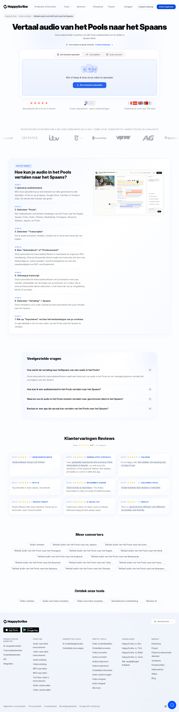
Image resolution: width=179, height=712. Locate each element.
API (4, 659)
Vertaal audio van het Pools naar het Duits (126, 544)
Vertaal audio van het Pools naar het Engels (90, 550)
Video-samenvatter (42, 690)
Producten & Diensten (45, 6)
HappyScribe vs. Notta (132, 652)
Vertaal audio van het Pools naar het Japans (75, 544)
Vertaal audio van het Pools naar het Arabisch (60, 556)
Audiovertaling (39, 660)
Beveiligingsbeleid (67, 706)
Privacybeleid (35, 706)
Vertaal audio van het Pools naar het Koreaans (141, 568)
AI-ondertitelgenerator (73, 643)
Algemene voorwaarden (14, 706)
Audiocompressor (100, 661)
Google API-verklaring (89, 706)
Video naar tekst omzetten (90, 601)
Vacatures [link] (156, 660)
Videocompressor (100, 666)
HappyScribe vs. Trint (132, 648)
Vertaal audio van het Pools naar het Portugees (37, 550)
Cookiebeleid (50, 706)
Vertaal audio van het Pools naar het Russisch (38, 562)
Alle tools (96, 688)
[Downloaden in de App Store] (11, 629)
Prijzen (111, 6)
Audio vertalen (25, 16)
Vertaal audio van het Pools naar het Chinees (88, 568)
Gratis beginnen (166, 7)
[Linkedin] (165, 706)
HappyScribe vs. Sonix (132, 657)
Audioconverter (99, 657)
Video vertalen (27, 601)
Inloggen (128, 6)
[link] (89, 44)
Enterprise (98, 6)
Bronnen (81, 6)
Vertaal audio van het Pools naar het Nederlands (115, 556)
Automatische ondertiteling (124, 601)
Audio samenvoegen (101, 674)
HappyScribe (10, 16)
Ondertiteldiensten (11, 655)
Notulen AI (151, 601)
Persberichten (158, 665)
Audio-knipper (99, 683)
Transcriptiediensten (12, 650)
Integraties (8, 663)
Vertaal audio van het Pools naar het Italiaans (34, 568)
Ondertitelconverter (101, 648)
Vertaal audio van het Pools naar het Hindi (141, 550)
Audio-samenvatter (41, 685)
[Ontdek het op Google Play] (30, 629)
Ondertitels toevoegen (73, 648)
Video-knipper (99, 679)
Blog (154, 678)
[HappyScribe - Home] (15, 6)
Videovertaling (40, 664)
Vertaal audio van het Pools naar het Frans (140, 562)
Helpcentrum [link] (157, 669)
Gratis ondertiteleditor (102, 643)
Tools (66, 6)
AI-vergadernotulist (12, 646)
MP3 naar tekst (40, 668)
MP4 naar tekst (40, 673)
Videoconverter (99, 652)
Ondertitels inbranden (102, 670)
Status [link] (154, 674)
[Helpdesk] (172, 705)
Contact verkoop (145, 7)
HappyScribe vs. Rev (131, 643)
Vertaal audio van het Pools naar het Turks (90, 562)
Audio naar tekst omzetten (56, 601)
